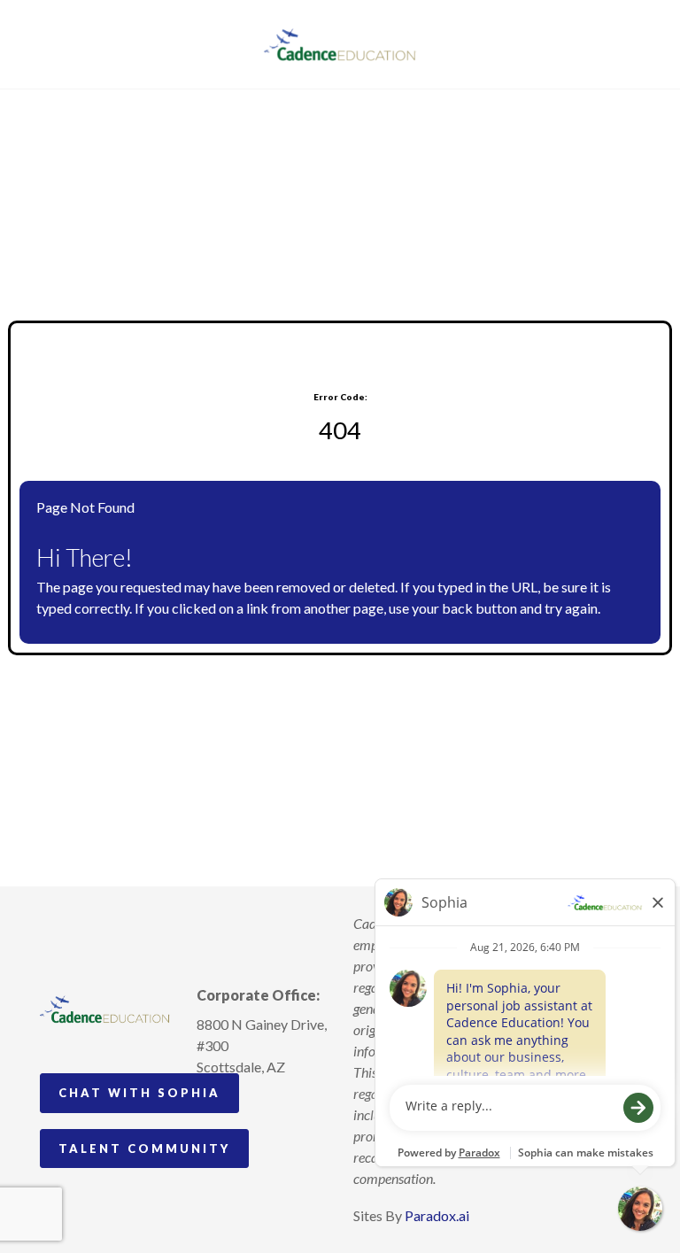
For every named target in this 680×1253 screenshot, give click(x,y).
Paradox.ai (437, 1215)
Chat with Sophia (139, 1093)
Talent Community (144, 1148)
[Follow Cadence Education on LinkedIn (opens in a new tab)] (276, 1129)
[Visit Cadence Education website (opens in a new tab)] (340, 44)
